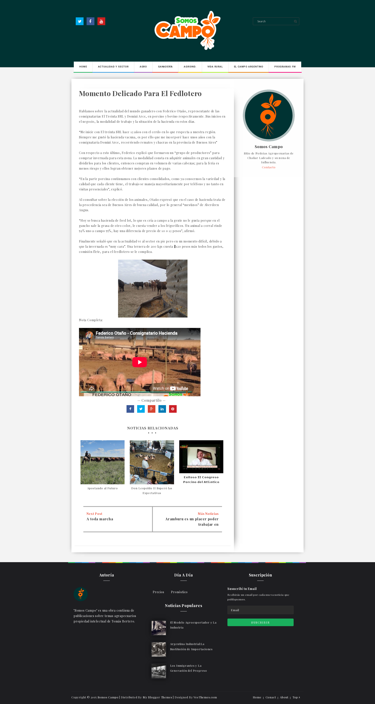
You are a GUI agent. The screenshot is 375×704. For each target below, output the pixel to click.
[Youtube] (101, 21)
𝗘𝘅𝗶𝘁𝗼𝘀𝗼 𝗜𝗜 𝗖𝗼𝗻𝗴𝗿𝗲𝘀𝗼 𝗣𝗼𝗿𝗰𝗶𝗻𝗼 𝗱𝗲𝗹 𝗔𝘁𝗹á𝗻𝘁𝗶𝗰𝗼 (201, 479)
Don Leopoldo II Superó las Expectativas (151, 490)
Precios (158, 592)
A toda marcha (100, 519)
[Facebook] (90, 21)
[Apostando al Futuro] (102, 462)
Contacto (268, 167)
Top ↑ (296, 697)
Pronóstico (179, 592)
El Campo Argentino (248, 66)
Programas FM (285, 66)
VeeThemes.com (205, 697)
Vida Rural (215, 66)
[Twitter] (80, 21)
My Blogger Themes (157, 697)
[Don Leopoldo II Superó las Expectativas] (151, 462)
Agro (143, 66)
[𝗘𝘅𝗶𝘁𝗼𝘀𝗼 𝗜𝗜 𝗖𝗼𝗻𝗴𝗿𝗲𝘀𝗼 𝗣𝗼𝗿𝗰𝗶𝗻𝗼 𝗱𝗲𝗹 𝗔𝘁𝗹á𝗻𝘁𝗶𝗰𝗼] (201, 457)
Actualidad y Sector (113, 66)
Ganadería (165, 66)
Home (83, 66)
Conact (271, 697)
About (284, 697)
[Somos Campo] (81, 594)
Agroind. (190, 66)
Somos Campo (269, 147)
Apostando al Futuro (102, 488)
